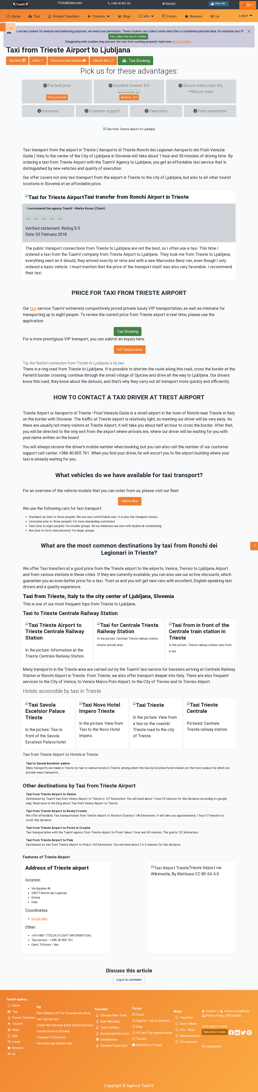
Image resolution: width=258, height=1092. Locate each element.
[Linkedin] (237, 1033)
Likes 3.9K (220, 3)
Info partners (188, 1042)
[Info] (151, 16)
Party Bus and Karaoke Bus (54, 1043)
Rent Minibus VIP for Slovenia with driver (64, 1013)
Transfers (186, 1017)
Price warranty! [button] (57, 97)
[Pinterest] (249, 1033)
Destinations (108, 1039)
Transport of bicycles (51, 1037)
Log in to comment (129, 979)
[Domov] (20, 3)
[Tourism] (107, 16)
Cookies (235, 1015)
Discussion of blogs (148, 1045)
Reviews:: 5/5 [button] (129, 97)
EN (248, 5)
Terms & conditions (236, 1011)
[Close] (249, 31)
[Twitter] (243, 1033)
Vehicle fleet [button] (102, 60)
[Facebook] (231, 1033)
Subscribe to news (214, 1031)
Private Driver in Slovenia (53, 1031)
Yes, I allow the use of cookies (128, 36)
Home (15, 16)
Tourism (98, 16)
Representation (190, 1036)
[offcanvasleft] (7, 27)
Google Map (39, 919)
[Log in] (250, 15)
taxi (33, 308)
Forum (172, 16)
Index (36, 60)
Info (146, 16)
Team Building (109, 1027)
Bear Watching (110, 1021)
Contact (170, 3)
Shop (126, 16)
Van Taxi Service (48, 1019)
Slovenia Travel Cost (114, 1045)
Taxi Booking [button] (139, 60)
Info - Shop (187, 1030)
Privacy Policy (215, 1015)
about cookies (181, 41)
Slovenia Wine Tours (113, 1015)
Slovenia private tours (114, 1033)
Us (217, 16)
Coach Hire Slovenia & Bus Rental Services (65, 1025)
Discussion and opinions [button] (67, 60)
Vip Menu (15, 60)
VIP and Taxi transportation (153, 1033)
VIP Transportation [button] (129, 349)
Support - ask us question (152, 1020)
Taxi (36, 16)
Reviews (196, 16)
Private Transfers (66, 16)
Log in (243, 16)
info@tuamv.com (71, 2)
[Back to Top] (253, 1087)
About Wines (188, 1024)
